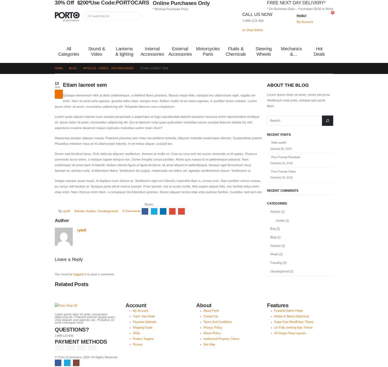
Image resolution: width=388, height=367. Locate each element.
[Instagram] (76, 363)
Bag (273, 228)
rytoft (66, 211)
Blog (273, 237)
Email (181, 211)
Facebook (145, 211)
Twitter (154, 211)
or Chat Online (252, 30)
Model (274, 254)
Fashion (275, 245)
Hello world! (278, 142)
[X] (67, 363)
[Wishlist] (319, 15)
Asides (91, 211)
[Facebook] (58, 363)
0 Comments (132, 211)
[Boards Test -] (67, 17)
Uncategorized (107, 211)
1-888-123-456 (253, 20)
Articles (79, 211)
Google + (172, 211)
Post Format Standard (285, 157)
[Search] (134, 16)
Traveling (276, 263)
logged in (79, 274)
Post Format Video (283, 171)
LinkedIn (163, 211)
